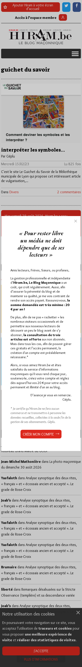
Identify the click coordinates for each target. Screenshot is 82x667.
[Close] (76, 221)
